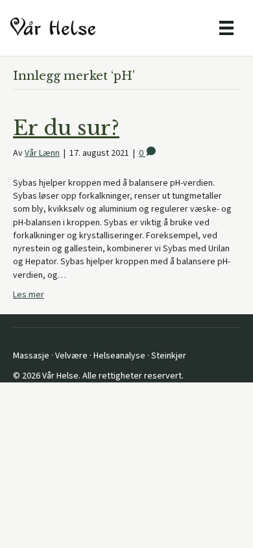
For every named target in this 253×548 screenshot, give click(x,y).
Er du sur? (66, 128)
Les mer (28, 294)
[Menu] (226, 28)
